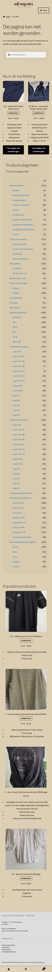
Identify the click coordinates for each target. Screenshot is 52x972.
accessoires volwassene (23, 249)
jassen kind (17, 254)
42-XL (15, 337)
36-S (14, 322)
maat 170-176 (18, 381)
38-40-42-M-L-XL (20, 273)
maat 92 (16, 410)
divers (15, 552)
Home (8, 17)
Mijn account (8, 969)
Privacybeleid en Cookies (9, 951)
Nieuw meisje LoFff (17, 278)
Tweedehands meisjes (18, 420)
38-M (15, 327)
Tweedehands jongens (18, 346)
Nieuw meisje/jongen (18, 283)
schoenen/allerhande (22, 537)
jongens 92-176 (19, 522)
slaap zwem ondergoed (23, 224)
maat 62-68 (17, 390)
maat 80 (16, 400)
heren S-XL (17, 512)
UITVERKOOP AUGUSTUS (20, 498)
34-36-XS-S (17, 268)
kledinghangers (19, 200)
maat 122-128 (18, 361)
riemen (16, 210)
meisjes (16, 293)
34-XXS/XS (17, 317)
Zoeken (26, 969)
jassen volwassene (20, 258)
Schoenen (13, 302)
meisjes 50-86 (18, 527)
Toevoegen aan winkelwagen (13, 150)
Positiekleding (15, 298)
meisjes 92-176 (19, 532)
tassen (15, 234)
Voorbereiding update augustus (22, 542)
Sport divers (14, 307)
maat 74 (16, 395)
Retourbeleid (5, 947)
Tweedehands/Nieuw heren (21, 493)
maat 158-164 (18, 376)
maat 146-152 (18, 371)
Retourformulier (6, 949)
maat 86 (16, 405)
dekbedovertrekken (21, 195)
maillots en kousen (21, 205)
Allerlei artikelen (16, 185)
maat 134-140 (18, 366)
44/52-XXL (17, 342)
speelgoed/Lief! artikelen (23, 229)
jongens (16, 288)
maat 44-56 (17, 385)
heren (15, 556)
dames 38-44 (18, 508)
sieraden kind (18, 215)
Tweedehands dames (18, 312)
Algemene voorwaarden (8, 945)
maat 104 (17, 351)
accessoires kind (20, 244)
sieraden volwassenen (22, 219)
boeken (16, 190)
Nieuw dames (15, 263)
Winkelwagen (40, 968)
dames (15, 547)
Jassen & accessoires (18, 239)
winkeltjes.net (40, 962)
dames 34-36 (18, 503)
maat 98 (16, 415)
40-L (14, 332)
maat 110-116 (18, 356)
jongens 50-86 (19, 517)
